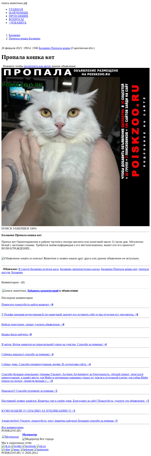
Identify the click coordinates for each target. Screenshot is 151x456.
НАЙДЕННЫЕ (18, 12)
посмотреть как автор (37, 66)
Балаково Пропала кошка (54, 48)
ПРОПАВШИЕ (18, 16)
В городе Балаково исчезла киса (38, 269)
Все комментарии (12, 427)
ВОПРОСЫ (16, 19)
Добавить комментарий (43, 290)
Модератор (29, 434)
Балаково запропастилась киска (80, 269)
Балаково (17, 272)
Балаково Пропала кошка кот (119, 269)
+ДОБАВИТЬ (17, 22)
